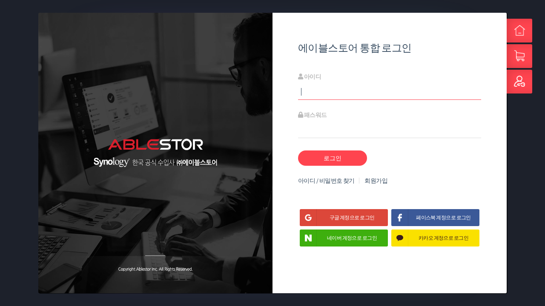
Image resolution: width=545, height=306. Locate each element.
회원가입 (375, 180)
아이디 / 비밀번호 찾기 (326, 180)
